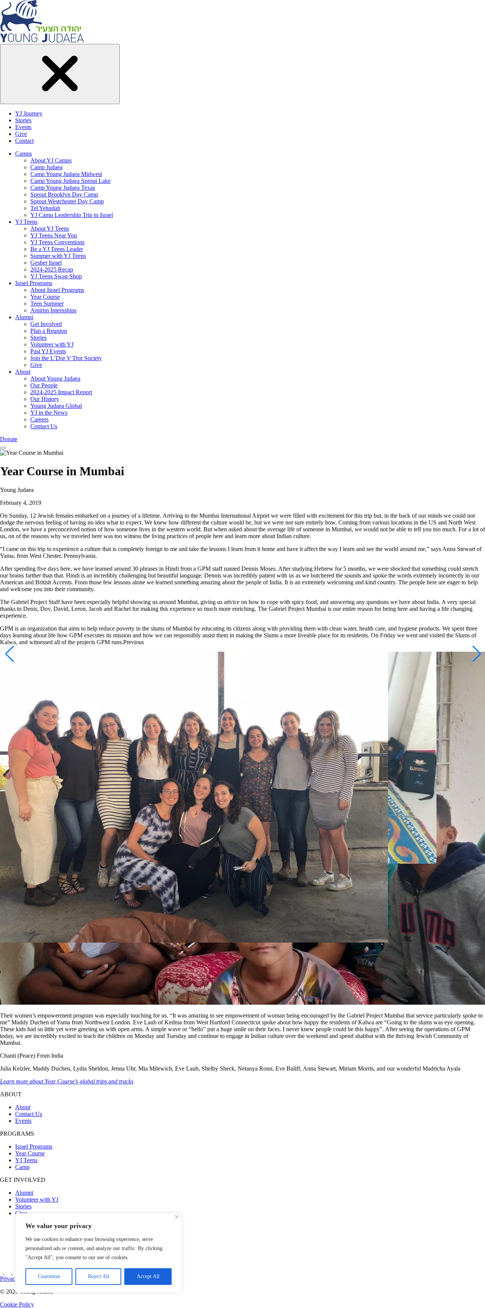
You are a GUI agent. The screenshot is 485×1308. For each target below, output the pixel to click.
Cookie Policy (17, 1304)
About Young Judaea (55, 378)
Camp (22, 1167)
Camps (23, 153)
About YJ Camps (51, 160)
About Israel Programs (57, 290)
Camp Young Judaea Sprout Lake (70, 181)
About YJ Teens (49, 228)
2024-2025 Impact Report (61, 392)
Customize (49, 1276)
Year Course (45, 296)
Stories (23, 120)
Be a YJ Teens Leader (56, 249)
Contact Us (43, 426)
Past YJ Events (48, 351)
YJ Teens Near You (53, 235)
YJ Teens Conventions (57, 242)
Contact (24, 140)
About (22, 371)
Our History (44, 399)
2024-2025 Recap (51, 269)
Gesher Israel (46, 262)
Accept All (148, 1276)
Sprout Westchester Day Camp (67, 201)
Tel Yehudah (45, 208)
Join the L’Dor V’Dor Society (66, 358)
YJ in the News (48, 412)
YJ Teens (26, 222)
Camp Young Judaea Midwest (66, 174)
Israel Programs (33, 283)
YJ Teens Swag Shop (56, 276)
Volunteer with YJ (52, 344)
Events (23, 127)
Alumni (24, 317)
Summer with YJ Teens (58, 256)
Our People (44, 385)
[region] (98, 1253)
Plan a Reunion (48, 331)
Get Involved (46, 324)
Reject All (98, 1276)
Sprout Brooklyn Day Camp (64, 194)
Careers (39, 419)
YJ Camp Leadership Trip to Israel (71, 215)
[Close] (176, 1217)
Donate (8, 439)
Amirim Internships (53, 310)
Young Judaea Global (56, 406)
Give (21, 134)
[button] (9, 654)
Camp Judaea (46, 167)
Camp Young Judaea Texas (62, 187)
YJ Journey (28, 113)
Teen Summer (47, 303)
